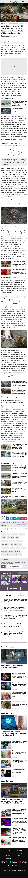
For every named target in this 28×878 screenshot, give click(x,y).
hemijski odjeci (4, 541)
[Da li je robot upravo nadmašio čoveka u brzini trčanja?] (6, 111)
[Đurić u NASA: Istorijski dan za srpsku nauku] (16, 578)
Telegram (3, 525)
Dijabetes (11, 551)
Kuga (8, 537)
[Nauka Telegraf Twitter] (12, 865)
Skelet (2, 544)
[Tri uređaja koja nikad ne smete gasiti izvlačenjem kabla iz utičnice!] (6, 754)
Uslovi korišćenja (20, 529)
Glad (9, 534)
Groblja (15, 544)
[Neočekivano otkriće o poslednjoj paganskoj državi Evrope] (6, 491)
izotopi (12, 537)
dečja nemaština (5, 547)
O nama (4, 870)
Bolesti (18, 547)
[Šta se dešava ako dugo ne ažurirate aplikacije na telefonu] (6, 745)
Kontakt (18, 872)
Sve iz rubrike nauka (14, 588)
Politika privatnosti (12, 872)
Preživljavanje (14, 534)
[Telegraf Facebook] (8, 865)
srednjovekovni (19, 541)
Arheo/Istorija (4, 23)
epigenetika (17, 551)
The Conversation (6, 91)
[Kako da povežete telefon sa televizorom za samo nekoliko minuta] (6, 764)
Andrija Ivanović (6, 36)
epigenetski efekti (5, 554)
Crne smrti (13, 118)
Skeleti (6, 544)
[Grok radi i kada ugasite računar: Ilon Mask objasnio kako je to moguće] (6, 773)
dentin (17, 537)
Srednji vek (12, 541)
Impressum (14, 870)
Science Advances (19, 79)
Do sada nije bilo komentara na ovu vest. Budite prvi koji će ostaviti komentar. (13, 563)
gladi (17, 47)
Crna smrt (3, 537)
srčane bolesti (4, 551)
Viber (24, 524)
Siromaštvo (21, 534)
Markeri (20, 554)
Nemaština (3, 534)
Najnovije (7, 647)
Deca (20, 544)
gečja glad (12, 547)
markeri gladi (14, 554)
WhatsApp (19, 524)
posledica (23, 547)
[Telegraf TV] (19, 865)
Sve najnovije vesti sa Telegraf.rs (14, 641)
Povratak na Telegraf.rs (4, 1)
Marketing (9, 870)
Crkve (11, 544)
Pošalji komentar (14, 566)
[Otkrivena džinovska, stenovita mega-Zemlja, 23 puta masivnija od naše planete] (6, 686)
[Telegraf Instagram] (15, 865)
